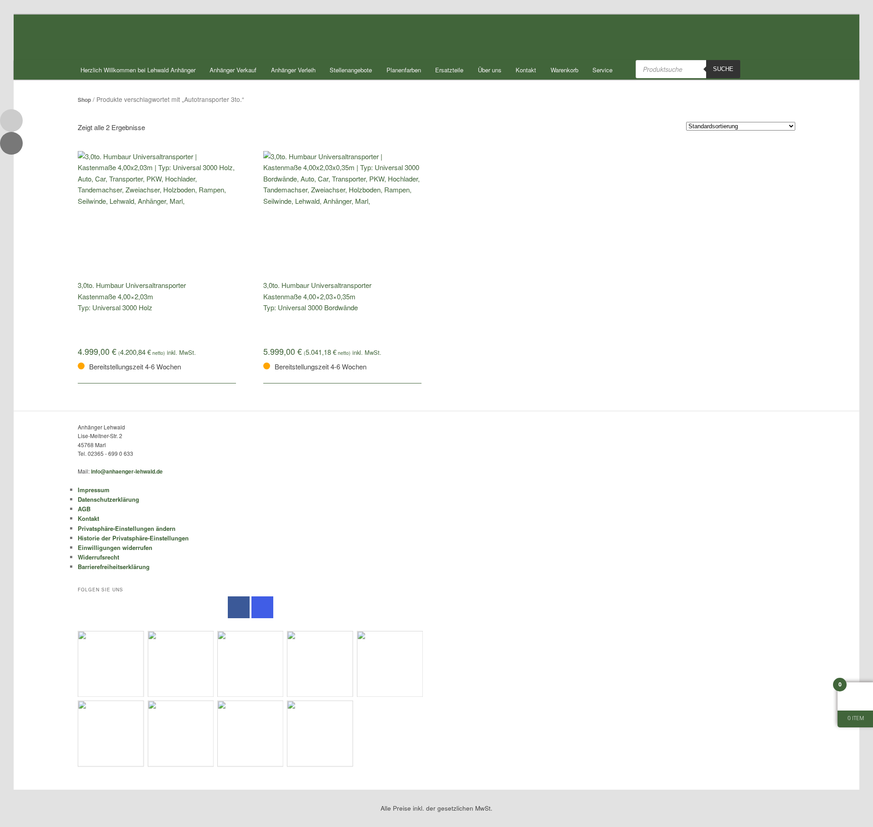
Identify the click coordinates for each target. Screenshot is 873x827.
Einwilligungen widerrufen (115, 547)
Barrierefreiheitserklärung (114, 566)
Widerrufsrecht (98, 557)
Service (602, 70)
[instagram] (262, 607)
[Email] (11, 120)
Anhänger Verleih (293, 70)
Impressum (94, 489)
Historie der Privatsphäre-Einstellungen (133, 538)
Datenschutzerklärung (108, 499)
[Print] (11, 143)
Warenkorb (564, 70)
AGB (84, 508)
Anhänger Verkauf (233, 70)
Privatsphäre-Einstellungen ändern (127, 528)
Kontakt (526, 70)
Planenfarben (403, 70)
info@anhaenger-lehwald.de (127, 471)
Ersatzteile (449, 70)
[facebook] (239, 607)
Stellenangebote (351, 70)
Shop (84, 100)
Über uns (490, 70)
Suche (723, 69)
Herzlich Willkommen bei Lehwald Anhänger (138, 70)
